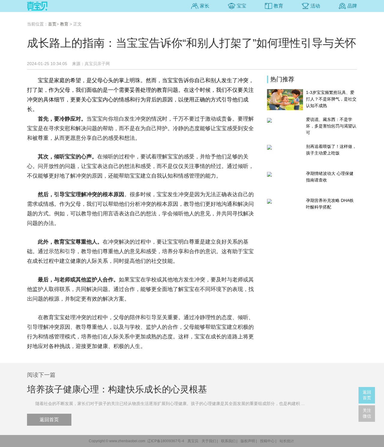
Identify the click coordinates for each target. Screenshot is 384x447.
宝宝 (241, 5)
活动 (315, 5)
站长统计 (287, 441)
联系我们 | (229, 441)
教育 (278, 5)
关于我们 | (210, 441)
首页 (52, 24)
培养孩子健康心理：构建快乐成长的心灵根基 (117, 389)
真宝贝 (193, 441)
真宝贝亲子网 (97, 63)
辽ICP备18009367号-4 (165, 441)
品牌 (352, 5)
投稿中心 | (268, 441)
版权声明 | (249, 441)
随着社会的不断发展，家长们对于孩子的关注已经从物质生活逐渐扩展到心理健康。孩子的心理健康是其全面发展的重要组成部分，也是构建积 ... (166, 403)
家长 (204, 5)
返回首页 (49, 419)
